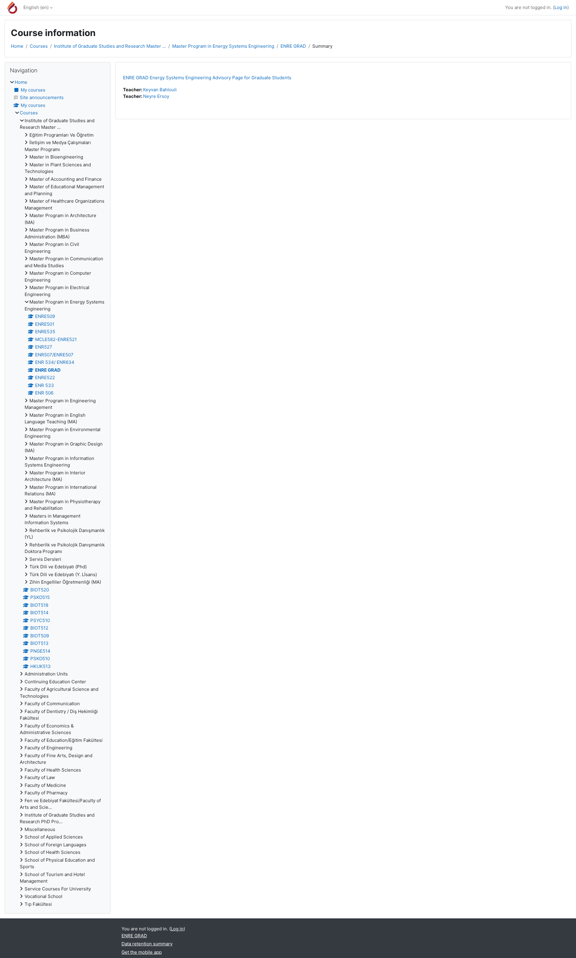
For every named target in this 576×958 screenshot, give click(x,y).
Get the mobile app (142, 952)
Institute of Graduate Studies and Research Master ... (110, 46)
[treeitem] (57, 493)
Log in (560, 7)
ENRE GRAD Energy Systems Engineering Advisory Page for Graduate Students (207, 77)
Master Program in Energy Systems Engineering (223, 46)
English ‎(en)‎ (36, 7)
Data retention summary (147, 944)
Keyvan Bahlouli (160, 89)
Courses (39, 46)
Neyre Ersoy (156, 96)
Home (17, 46)
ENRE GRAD (293, 46)
